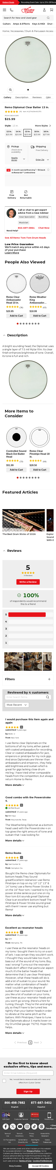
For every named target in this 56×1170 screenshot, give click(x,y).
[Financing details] (48, 170)
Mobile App (49, 1119)
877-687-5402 (41, 1103)
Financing (35, 1119)
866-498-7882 (14, 1103)
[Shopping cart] (51, 10)
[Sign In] (44, 10)
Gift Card (6, 1119)
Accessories (17, 31)
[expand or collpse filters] (49, 679)
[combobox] (17, 705)
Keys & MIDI (38, 23)
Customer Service (21, 1119)
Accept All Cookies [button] (40, 1166)
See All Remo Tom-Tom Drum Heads (25, 237)
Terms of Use (25, 1161)
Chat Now (43, 228)
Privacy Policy (33, 1151)
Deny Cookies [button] (15, 1166)
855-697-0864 (26, 228)
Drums (51, 23)
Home (5, 31)
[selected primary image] (28, 59)
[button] (28, 335)
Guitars (7, 23)
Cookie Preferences (42, 1161)
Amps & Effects (21, 23)
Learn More (12, 252)
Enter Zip (40, 160)
